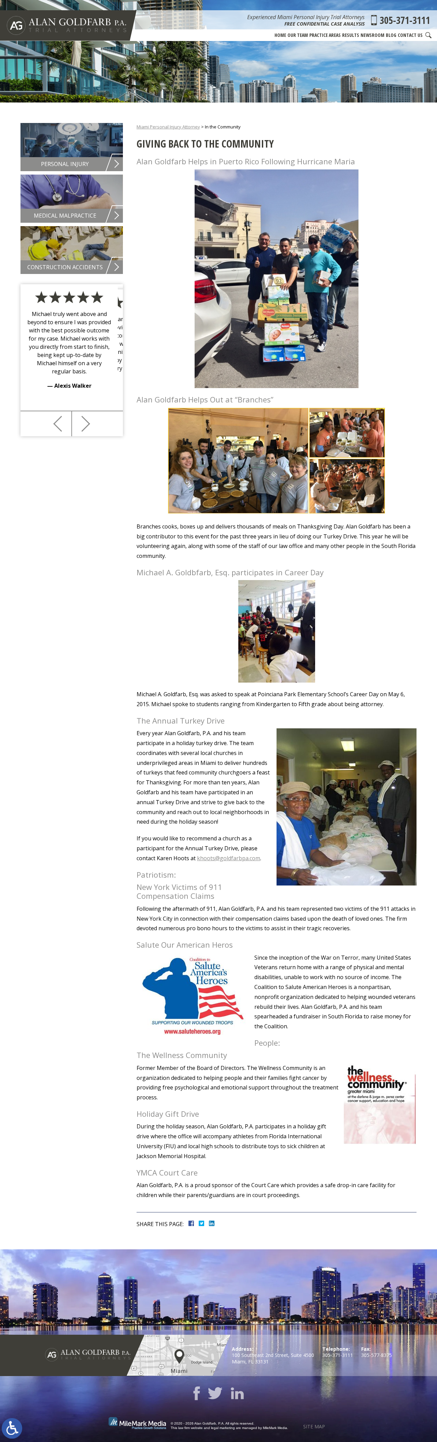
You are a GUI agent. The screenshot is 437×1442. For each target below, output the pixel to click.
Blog (391, 35)
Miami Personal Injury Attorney (168, 127)
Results (350, 35)
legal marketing (223, 1428)
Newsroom (372, 35)
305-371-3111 (405, 20)
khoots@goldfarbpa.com (228, 858)
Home (280, 35)
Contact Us (410, 35)
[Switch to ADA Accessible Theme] (12, 1428)
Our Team (297, 35)
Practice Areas (325, 35)
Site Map (314, 1426)
